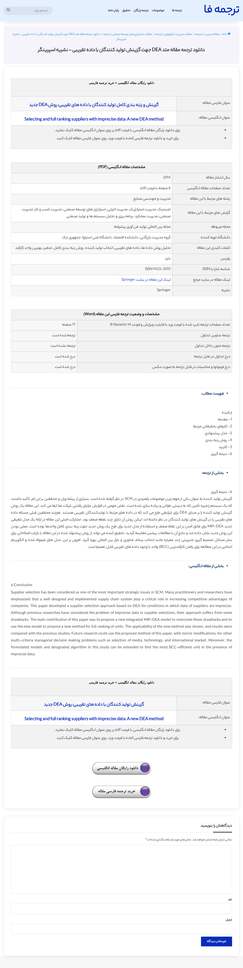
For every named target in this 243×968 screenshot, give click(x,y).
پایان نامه (113, 10)
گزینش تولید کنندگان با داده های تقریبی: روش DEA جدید (94, 704)
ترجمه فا (177, 10)
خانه (225, 34)
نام (230, 899)
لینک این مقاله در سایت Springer (146, 280)
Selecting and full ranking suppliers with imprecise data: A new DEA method (94, 119)
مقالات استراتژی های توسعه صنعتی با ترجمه (127, 34)
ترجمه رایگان (141, 10)
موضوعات (158, 10)
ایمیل (229, 920)
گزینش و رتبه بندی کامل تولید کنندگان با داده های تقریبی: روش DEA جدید (94, 105)
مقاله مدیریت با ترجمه (207, 34)
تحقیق (126, 10)
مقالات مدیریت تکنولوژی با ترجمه (173, 34)
